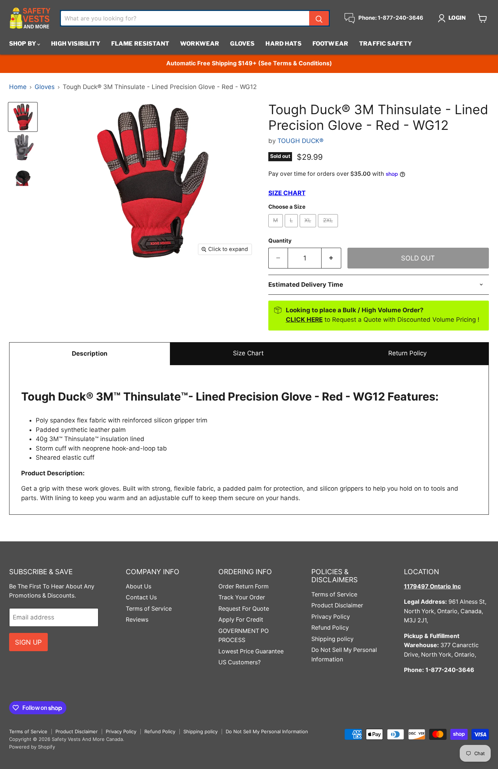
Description (90, 353)
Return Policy (407, 353)
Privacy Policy (330, 616)
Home (18, 87)
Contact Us (141, 597)
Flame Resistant (140, 43)
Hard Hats (283, 43)
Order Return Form (243, 586)
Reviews (137, 619)
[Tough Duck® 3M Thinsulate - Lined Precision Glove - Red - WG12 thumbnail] (22, 117)
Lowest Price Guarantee (251, 651)
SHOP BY (23, 43)
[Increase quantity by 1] (331, 258)
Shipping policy (332, 638)
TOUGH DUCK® (300, 140)
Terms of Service (149, 608)
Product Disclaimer (337, 605)
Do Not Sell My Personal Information (267, 731)
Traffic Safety (385, 43)
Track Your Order (241, 597)
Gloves (242, 43)
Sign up (28, 642)
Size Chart (248, 353)
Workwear (199, 43)
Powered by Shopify (32, 747)
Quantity (280, 241)
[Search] (319, 18)
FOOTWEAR (330, 43)
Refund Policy (330, 627)
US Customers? (239, 662)
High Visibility (75, 43)
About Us (138, 586)
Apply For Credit (240, 619)
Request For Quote (243, 608)
